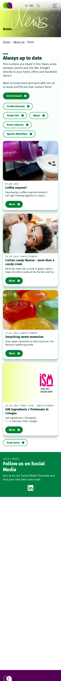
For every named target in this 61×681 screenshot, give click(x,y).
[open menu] (55, 6)
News (36, 115)
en (31, 5)
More (12, 204)
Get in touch (14, 96)
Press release (15, 124)
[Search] (38, 5)
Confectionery (16, 106)
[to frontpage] (8, 5)
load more (13, 442)
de (26, 5)
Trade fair (13, 115)
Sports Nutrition (17, 134)
